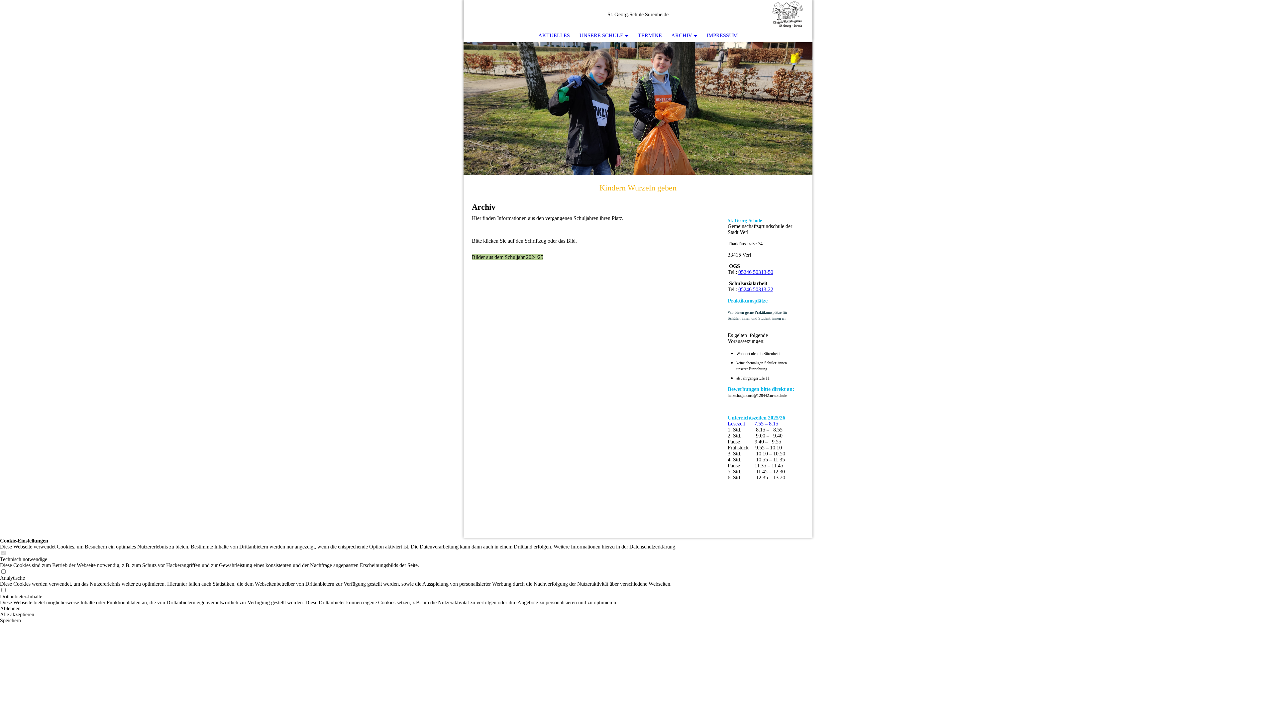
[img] (787, 15)
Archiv (681, 35)
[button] (338, 609)
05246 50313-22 (755, 289)
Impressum (722, 35)
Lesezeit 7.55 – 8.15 (753, 423)
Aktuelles (554, 35)
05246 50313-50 (755, 272)
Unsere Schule (601, 35)
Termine (650, 35)
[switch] (3, 553)
